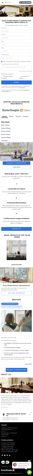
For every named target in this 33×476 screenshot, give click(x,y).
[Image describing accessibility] (5, 462)
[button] (2, 2)
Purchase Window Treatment (7, 77)
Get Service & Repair (24, 77)
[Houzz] (10, 455)
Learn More (16, 167)
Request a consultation (16, 369)
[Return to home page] (9, 2)
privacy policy (22, 87)
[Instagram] (5, 455)
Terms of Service (4, 91)
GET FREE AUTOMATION (16, 293)
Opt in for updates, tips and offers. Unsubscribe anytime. (17, 61)
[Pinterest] (7, 455)
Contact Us (16, 228)
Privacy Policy (25, 90)
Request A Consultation (16, 163)
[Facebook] (2, 455)
